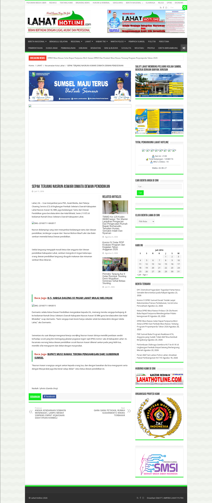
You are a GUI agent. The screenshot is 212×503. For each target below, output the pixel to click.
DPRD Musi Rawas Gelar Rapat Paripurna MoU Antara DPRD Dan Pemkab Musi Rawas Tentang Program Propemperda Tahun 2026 (103, 58)
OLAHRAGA (150, 3)
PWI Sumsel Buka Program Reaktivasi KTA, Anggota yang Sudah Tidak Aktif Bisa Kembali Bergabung (157, 337)
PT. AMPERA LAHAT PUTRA (171, 498)
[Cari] (185, 7)
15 (166, 264)
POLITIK (152, 41)
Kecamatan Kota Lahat (55, 65)
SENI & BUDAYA (111, 48)
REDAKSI (52, 3)
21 (159, 268)
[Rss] (161, 7)
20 (153, 268)
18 (140, 268)
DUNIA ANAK (52, 48)
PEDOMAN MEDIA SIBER (36, 3)
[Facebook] (163, 7)
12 (146, 264)
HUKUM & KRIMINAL (101, 3)
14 (159, 264)
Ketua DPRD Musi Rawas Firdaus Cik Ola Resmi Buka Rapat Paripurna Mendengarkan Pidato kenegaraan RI (157, 313)
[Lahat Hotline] (59, 21)
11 (140, 264)
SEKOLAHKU (118, 3)
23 (172, 268)
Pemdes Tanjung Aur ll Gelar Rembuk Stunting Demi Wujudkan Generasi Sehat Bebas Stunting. (114, 278)
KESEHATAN (96, 48)
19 (146, 268)
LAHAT (88, 41)
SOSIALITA (126, 48)
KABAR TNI (101, 41)
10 (178, 260)
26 (146, 271)
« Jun (139, 274)
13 (153, 264)
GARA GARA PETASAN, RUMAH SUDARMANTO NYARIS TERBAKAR (109, 412)
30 (172, 271)
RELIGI (161, 3)
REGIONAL (75, 41)
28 (159, 271)
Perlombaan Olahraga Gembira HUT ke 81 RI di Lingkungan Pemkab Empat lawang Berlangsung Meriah (158, 347)
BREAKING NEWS (83, 3)
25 (140, 271)
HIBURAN (83, 48)
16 (172, 264)
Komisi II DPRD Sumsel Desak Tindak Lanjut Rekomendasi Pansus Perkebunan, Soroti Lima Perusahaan (157, 303)
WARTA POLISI (117, 41)
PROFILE (151, 48)
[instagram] (166, 7)
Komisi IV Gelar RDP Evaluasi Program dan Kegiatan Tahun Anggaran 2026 (113, 246)
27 (153, 271)
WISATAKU (139, 48)
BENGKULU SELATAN (59, 41)
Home (31, 65)
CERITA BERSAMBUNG (168, 48)
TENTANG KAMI (66, 3)
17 (178, 264)
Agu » (145, 274)
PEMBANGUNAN (68, 48)
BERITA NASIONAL (133, 3)
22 (166, 268)
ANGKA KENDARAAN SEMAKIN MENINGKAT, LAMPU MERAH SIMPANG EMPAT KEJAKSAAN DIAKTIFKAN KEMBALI (50, 413)
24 (178, 268)
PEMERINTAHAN (35, 48)
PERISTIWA (164, 41)
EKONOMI (179, 3)
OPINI (169, 3)
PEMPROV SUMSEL (137, 41)
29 (166, 271)
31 (178, 271)
